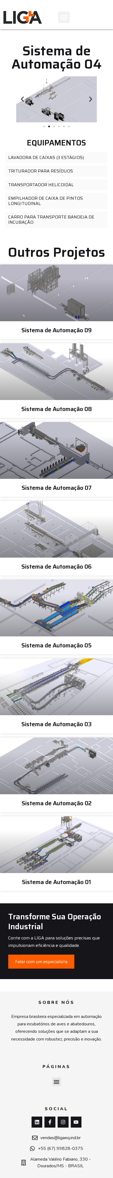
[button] (64, 17)
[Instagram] (63, 1122)
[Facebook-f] (49, 1122)
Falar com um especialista (41, 961)
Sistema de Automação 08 (56, 409)
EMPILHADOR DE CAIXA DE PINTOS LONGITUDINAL (45, 201)
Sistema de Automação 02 (57, 803)
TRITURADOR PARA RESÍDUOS (40, 170)
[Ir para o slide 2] (49, 126)
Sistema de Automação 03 (56, 724)
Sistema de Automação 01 (56, 882)
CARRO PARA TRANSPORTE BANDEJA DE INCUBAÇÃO (51, 220)
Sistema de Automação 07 (57, 487)
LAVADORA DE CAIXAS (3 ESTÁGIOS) (46, 157)
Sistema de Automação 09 (56, 330)
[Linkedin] (37, 1122)
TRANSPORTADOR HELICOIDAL (41, 184)
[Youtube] (76, 1122)
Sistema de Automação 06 (56, 566)
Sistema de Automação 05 (56, 645)
